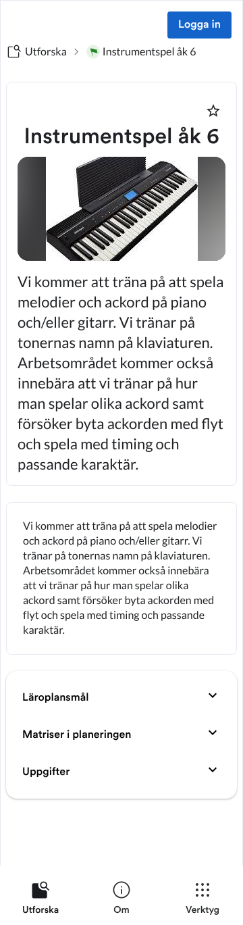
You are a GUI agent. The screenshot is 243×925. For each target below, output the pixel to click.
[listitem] (40, 900)
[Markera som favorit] (213, 111)
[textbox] (121, 578)
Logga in (199, 25)
